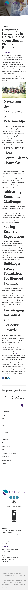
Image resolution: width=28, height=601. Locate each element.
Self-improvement (6, 460)
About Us (4, 528)
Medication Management (8, 541)
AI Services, (22, 586)
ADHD (3, 415)
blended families (18, 353)
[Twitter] (6, 378)
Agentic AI (4, 587)
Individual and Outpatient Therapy (10, 534)
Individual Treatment (7, 446)
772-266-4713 (5, 553)
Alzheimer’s (5, 418)
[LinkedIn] (8, 378)
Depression (5, 439)
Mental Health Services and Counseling (11, 530)
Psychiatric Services (7, 532)
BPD (3, 425)
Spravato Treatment (7, 539)
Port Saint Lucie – (6, 555)
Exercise (4, 442)
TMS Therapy (5, 538)
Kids (3, 449)
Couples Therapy (18, 25)
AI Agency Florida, (15, 586)
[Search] (22, 405)
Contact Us (5, 543)
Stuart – (4, 547)
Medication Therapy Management (10, 453)
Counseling (6, 25)
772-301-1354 (5, 561)
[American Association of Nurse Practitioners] (14, 506)
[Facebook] (3, 378)
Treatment (4, 467)
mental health (5, 456)
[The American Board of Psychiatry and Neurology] (14, 502)
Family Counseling (6, 536)
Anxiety (4, 422)
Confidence (5, 429)
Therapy (6, 26)
